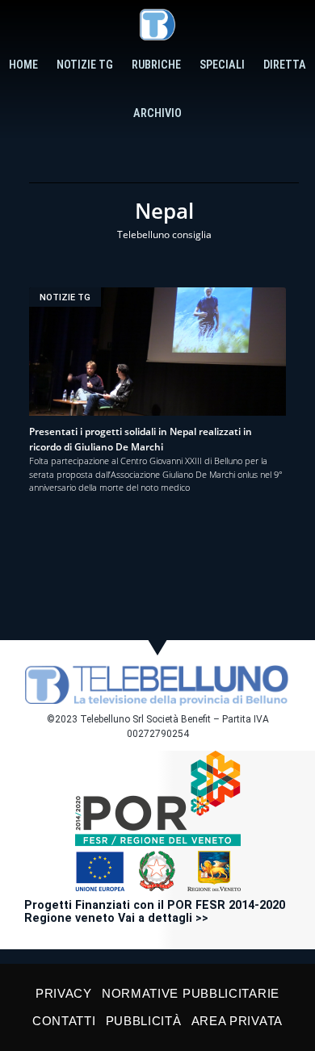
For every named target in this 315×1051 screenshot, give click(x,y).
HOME (23, 65)
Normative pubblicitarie (190, 993)
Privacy (64, 993)
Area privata (237, 1021)
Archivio (157, 113)
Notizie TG (85, 65)
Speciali (222, 65)
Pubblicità (144, 1021)
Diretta (284, 65)
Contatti (64, 1021)
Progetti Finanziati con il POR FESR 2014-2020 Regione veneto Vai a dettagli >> (154, 911)
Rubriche (156, 65)
